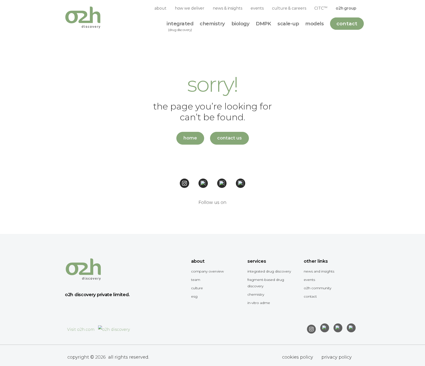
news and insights (319, 271)
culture (197, 288)
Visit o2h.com (81, 329)
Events (309, 279)
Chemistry (255, 294)
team (195, 279)
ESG (194, 296)
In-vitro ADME (258, 303)
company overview (207, 271)
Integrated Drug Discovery (269, 271)
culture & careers (289, 8)
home (190, 138)
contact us (229, 138)
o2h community (317, 288)
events (257, 8)
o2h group (346, 8)
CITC (320, 8)
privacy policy (336, 357)
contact (310, 296)
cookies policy (297, 357)
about (160, 8)
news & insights (227, 8)
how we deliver (190, 8)
